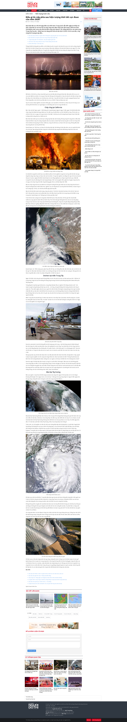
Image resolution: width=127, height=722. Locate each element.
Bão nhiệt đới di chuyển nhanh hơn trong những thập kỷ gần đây (42, 37)
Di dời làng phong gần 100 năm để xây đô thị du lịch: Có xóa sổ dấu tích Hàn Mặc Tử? (93, 161)
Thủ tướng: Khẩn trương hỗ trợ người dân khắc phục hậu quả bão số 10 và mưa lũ (92, 38)
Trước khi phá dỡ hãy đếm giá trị (92, 138)
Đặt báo (88, 720)
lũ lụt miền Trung (48, 614)
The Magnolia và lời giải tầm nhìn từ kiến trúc (31, 672)
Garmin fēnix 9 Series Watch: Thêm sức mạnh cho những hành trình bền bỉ (60, 673)
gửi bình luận (31, 650)
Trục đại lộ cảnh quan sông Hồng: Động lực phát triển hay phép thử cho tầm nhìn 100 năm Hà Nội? (93, 166)
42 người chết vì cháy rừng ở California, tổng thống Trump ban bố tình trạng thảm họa (47, 579)
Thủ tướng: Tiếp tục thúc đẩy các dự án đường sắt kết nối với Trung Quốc (92, 89)
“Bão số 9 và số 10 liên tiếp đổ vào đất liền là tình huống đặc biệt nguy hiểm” (32, 606)
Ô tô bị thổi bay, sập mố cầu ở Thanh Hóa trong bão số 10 (92, 72)
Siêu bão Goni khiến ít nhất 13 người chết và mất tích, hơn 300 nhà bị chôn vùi (45, 573)
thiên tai (40, 614)
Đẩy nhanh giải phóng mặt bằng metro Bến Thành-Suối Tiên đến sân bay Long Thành (75, 673)
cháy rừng (75, 614)
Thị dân (52, 10)
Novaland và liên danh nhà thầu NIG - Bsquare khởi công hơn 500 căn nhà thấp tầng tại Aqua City (46, 673)
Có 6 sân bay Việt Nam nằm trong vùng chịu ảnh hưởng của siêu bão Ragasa (46, 606)
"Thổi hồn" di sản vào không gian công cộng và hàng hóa (92, 141)
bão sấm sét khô (32, 617)
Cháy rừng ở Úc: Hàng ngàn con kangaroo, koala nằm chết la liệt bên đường (45, 577)
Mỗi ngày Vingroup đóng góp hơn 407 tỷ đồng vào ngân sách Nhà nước (93, 126)
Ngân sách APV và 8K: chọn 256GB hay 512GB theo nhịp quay (74, 690)
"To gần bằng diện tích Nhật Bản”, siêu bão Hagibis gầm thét (41, 39)
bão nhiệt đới (41, 617)
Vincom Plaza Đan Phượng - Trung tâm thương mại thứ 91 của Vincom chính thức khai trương (46, 690)
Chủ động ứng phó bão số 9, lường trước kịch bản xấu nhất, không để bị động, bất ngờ (60, 606)
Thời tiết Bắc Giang (29, 696)
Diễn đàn (79, 10)
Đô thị (40, 10)
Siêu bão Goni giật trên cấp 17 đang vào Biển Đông (39, 575)
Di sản (45, 10)
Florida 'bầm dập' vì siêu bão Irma (35, 43)
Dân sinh (34, 10)
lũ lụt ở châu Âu (67, 614)
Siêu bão (35, 614)
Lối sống (72, 10)
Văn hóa (58, 10)
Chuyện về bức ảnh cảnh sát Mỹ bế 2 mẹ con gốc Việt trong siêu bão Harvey (45, 583)
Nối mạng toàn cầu (42, 14)
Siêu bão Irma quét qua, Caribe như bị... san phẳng (39, 581)
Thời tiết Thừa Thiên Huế (30, 699)
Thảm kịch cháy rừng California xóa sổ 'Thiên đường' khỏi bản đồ (42, 41)
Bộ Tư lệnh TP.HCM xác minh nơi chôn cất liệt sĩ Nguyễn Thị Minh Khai (93, 114)
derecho (48, 617)
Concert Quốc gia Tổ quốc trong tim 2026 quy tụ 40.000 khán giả (31, 690)
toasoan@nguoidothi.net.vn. (55, 713)
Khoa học (65, 10)
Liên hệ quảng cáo (96, 720)
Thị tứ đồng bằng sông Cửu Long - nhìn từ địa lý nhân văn (93, 145)
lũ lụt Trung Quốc (58, 614)
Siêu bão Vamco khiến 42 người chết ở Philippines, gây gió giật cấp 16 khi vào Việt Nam (47, 35)
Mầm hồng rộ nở (89, 149)
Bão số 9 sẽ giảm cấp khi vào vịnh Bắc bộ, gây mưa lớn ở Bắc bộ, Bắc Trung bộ (74, 606)
